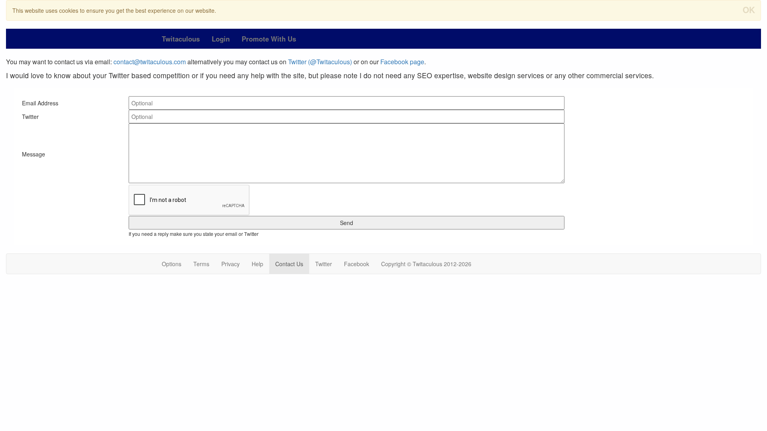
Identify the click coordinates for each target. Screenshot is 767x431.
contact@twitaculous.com (149, 61)
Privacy (230, 264)
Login (221, 38)
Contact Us (289, 264)
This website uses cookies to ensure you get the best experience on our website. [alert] (383, 10)
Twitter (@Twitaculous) (320, 61)
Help (257, 264)
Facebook (356, 264)
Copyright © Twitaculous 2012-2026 (426, 264)
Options (171, 264)
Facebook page (402, 61)
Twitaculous (181, 38)
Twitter (323, 264)
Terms (201, 264)
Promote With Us (269, 38)
